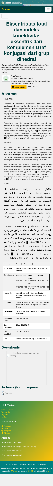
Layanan (4, 415)
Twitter (5, 428)
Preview (35, 87)
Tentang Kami (6, 412)
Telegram (6, 433)
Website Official (7, 410)
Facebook (7, 426)
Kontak (4, 417)
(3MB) (23, 87)
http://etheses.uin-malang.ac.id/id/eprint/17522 (32, 339)
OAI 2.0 (30, 471)
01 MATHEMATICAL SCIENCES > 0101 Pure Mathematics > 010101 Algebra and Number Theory (32, 304)
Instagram (7, 431)
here (49, 471)
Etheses (5, 9)
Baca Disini (19, 87)
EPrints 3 (14, 471)
